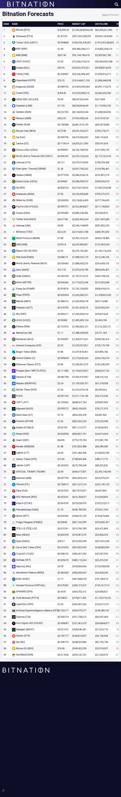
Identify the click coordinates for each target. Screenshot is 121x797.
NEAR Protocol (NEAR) (28, 238)
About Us (7, 679)
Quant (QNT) (22, 440)
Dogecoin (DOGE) (25, 86)
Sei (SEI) (20, 642)
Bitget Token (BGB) (26, 351)
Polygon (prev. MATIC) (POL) (31, 370)
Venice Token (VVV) (26, 459)
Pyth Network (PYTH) (27, 598)
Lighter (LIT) (22, 452)
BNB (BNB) (21, 55)
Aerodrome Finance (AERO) (30, 572)
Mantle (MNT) (23, 301)
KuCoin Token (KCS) (26, 389)
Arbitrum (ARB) (23, 478)
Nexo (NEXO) (23, 534)
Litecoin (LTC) (23, 162)
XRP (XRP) (21, 48)
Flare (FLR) (21, 490)
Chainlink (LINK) (24, 105)
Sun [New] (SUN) (24, 654)
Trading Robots (10, 709)
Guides (5, 699)
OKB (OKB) (21, 244)
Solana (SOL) (23, 67)
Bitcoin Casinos (10, 720)
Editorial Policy (10, 686)
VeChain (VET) (23, 560)
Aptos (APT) (22, 515)
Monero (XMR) (23, 118)
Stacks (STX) (23, 635)
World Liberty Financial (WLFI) (31, 263)
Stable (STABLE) (25, 427)
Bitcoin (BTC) (23, 29)
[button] (116, 4)
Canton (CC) (22, 143)
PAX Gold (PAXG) (25, 257)
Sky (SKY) (21, 313)
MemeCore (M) (24, 332)
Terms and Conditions (13, 727)
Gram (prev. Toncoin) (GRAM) (31, 168)
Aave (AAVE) (22, 269)
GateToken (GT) (24, 415)
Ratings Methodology (13, 689)
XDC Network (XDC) (26, 496)
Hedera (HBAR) (24, 175)
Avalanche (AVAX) (25, 194)
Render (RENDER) (25, 446)
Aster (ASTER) (23, 282)
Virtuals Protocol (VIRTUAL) (30, 585)
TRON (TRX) (22, 74)
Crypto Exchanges (11, 713)
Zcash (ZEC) (22, 93)
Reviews (6, 696)
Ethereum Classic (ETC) (28, 364)
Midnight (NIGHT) (25, 629)
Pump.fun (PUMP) (25, 288)
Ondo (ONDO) (23, 276)
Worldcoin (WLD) (24, 339)
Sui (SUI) (20, 187)
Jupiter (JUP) (23, 465)
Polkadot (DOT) (24, 307)
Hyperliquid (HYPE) (26, 80)
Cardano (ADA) (23, 112)
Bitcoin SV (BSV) (24, 648)
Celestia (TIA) (23, 616)
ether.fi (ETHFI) (24, 503)
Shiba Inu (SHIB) (24, 200)
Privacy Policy (9, 730)
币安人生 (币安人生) (26, 528)
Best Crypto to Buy (12, 717)
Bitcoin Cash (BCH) (26, 130)
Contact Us (8, 682)
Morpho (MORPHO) (26, 383)
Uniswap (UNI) (23, 225)
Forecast (7, 703)
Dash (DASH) (23, 541)
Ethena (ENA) (23, 326)
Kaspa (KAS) (22, 433)
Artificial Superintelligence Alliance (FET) (37, 610)
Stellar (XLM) (23, 124)
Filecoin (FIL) (23, 484)
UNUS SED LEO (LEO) (27, 99)
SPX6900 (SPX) (24, 591)
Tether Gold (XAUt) (26, 219)
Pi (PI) (19, 396)
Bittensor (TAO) (24, 231)
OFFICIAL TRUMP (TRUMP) (30, 471)
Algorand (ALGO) (24, 408)
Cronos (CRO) (23, 213)
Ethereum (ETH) (24, 36)
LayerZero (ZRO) (24, 604)
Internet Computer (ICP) (28, 345)
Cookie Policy (9, 734)
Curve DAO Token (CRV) (28, 547)
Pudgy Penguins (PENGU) (29, 522)
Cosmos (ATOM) (24, 421)
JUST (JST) (22, 402)
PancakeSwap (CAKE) (27, 509)
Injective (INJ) (23, 566)
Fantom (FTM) (23, 377)
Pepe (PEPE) (23, 295)
